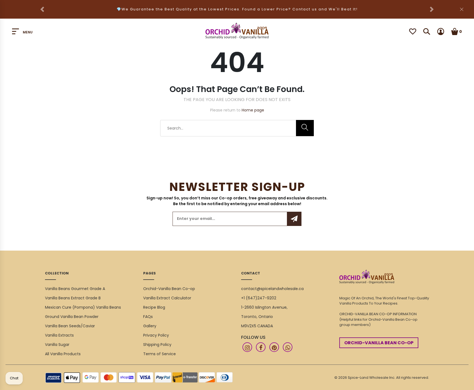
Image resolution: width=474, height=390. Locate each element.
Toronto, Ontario (257, 316)
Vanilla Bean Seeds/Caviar (70, 326)
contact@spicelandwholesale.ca (272, 288)
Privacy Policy (156, 335)
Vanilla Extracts (59, 335)
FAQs (148, 316)
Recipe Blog (154, 307)
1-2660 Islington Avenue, (264, 307)
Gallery (149, 326)
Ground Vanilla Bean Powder (71, 316)
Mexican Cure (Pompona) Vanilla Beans (83, 307)
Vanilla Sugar (57, 344)
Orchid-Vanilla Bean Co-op (169, 288)
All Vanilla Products (63, 354)
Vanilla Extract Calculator (167, 298)
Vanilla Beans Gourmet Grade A (75, 288)
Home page (253, 110)
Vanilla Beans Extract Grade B (73, 298)
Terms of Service (159, 354)
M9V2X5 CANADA (257, 326)
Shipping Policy (157, 344)
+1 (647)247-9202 (258, 298)
